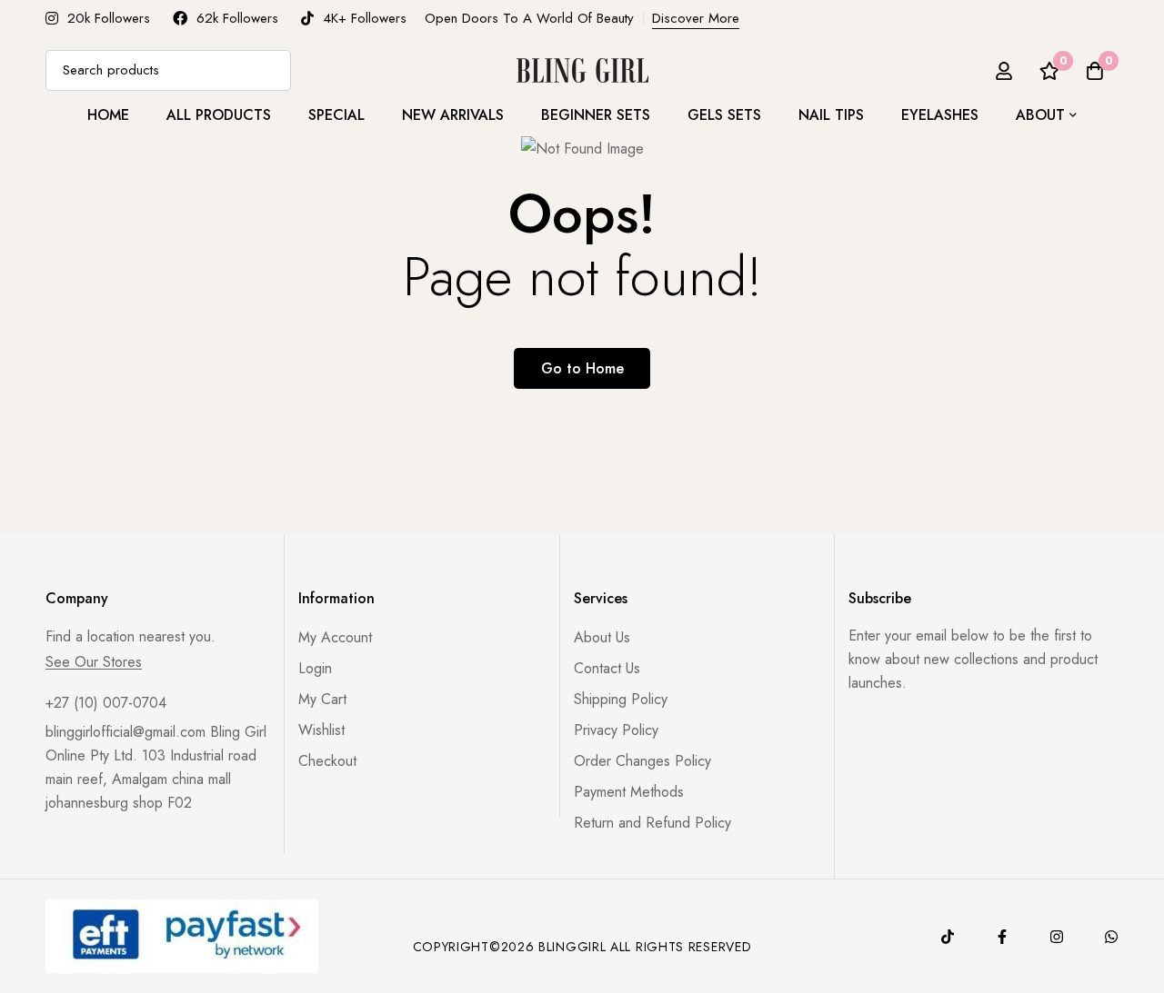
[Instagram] (1056, 936)
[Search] (270, 70)
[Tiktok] (947, 936)
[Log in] (1004, 71)
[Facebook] (1002, 936)
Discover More (695, 18)
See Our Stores (93, 662)
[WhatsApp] (1111, 936)
